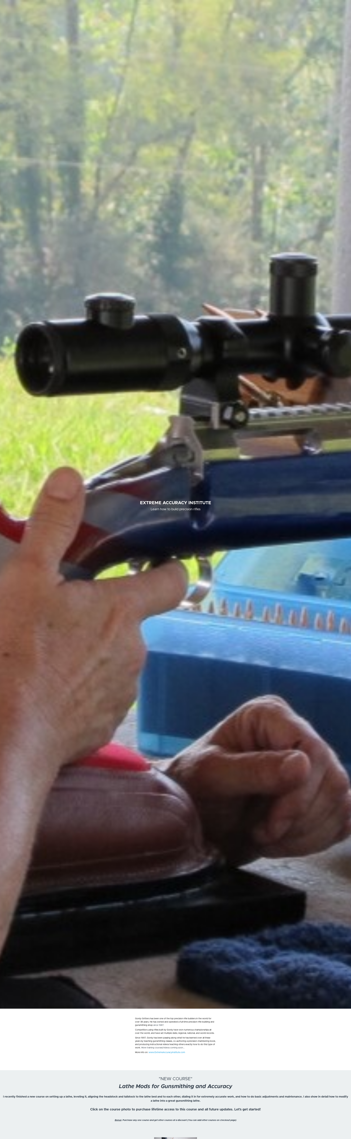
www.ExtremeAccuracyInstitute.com (167, 1052)
